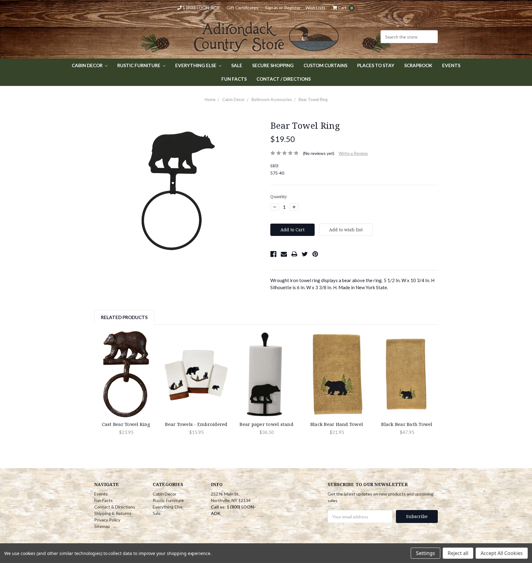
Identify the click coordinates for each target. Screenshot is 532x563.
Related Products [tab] (124, 317)
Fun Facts (234, 79)
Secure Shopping (273, 65)
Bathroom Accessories (272, 99)
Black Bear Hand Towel (336, 424)
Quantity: (278, 196)
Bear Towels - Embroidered (196, 424)
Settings (425, 553)
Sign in (271, 7)
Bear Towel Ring (313, 99)
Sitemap (102, 526)
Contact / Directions (283, 79)
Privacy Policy (107, 519)
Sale (236, 65)
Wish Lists (315, 7)
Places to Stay (375, 65)
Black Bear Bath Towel (406, 424)
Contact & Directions (114, 506)
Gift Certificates (242, 7)
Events (451, 65)
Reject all (458, 553)
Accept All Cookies (502, 553)
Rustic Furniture (139, 65)
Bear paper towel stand (266, 424)
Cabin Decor (87, 65)
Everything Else (196, 65)
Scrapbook (418, 65)
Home (210, 99)
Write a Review (353, 153)
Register (292, 7)
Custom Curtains (325, 65)
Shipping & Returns (112, 513)
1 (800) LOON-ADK (201, 7)
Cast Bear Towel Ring (126, 424)
